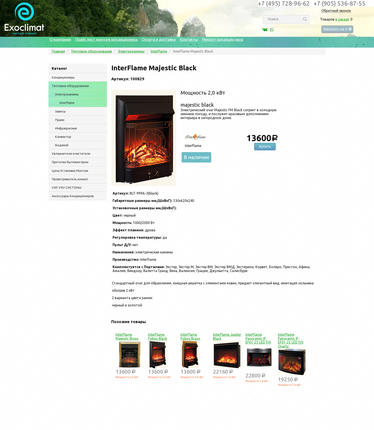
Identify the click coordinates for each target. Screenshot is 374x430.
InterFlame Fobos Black (157, 336)
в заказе (342, 19)
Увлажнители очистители (71, 153)
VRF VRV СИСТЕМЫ (66, 187)
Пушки (59, 120)
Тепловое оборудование (70, 86)
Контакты (189, 39)
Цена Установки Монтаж (70, 170)
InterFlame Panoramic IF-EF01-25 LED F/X (258, 338)
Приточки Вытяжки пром (70, 162)
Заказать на (337, 29)
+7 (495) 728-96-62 (284, 3)
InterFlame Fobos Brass (190, 336)
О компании (60, 39)
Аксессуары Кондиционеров (73, 196)
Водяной (61, 145)
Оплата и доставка (159, 39)
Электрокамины (67, 94)
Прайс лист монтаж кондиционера (106, 39)
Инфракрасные (66, 128)
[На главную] (24, 33)
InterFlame (66, 103)
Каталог (59, 68)
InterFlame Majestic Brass (127, 336)
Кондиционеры (63, 77)
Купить (265, 146)
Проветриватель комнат (70, 179)
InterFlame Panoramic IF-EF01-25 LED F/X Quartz (290, 340)
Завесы (60, 111)
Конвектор (63, 137)
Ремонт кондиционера (222, 39)
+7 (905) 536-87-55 (339, 3)
